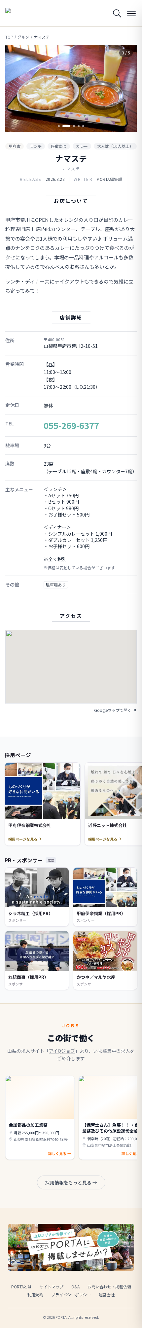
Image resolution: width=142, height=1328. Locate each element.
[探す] (117, 13)
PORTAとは (21, 1286)
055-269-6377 (71, 425)
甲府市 (14, 146)
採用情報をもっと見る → (71, 1182)
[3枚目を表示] (71, 126)
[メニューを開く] (131, 13)
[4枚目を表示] (79, 126)
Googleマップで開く (112, 710)
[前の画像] (15, 88)
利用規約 (35, 1294)
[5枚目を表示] (83, 126)
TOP (9, 37)
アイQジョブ (62, 1050)
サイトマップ (51, 1286)
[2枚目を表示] (63, 126)
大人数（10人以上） (115, 146)
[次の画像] (126, 88)
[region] (71, 88)
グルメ (23, 37)
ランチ (36, 146)
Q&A (75, 1286)
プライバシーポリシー (71, 1294)
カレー (82, 146)
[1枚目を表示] (59, 126)
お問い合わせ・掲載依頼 (109, 1286)
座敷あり (59, 146)
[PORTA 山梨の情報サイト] (21, 13)
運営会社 (107, 1294)
